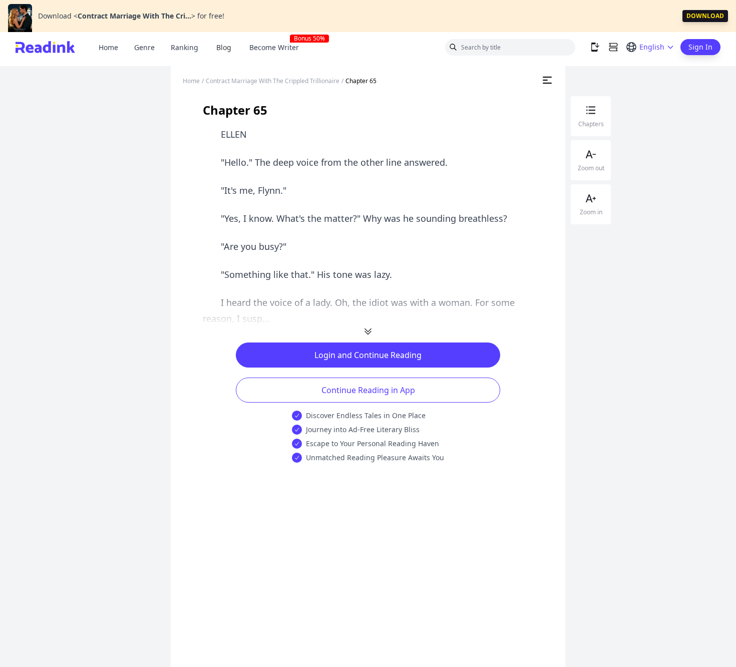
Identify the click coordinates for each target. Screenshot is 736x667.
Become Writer (278, 47)
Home (108, 47)
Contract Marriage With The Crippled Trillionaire (272, 81)
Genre (144, 47)
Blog (223, 47)
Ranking (184, 47)
